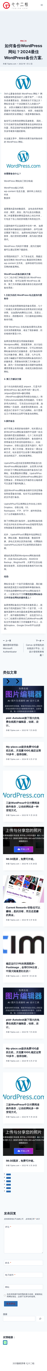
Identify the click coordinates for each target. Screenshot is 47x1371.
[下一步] (17, 682)
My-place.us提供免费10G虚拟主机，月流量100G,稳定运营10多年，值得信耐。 (23, 750)
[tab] (8, 1174)
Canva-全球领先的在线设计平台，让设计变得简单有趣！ (35, 648)
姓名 (8, 1263)
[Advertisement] (23, 24)
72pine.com (11, 64)
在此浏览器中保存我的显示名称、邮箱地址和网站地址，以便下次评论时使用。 (24, 1295)
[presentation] (23, 699)
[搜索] (40, 1318)
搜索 (5, 1314)
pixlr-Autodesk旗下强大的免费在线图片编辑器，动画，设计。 (22, 722)
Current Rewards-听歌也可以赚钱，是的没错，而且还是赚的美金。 (23, 911)
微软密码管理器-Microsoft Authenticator (11, 646)
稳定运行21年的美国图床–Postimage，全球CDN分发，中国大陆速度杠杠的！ (23, 967)
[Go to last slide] (8, 682)
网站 (7, 1287)
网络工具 (23, 41)
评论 (8, 1227)
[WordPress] (5, 1342)
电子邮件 (10, 1275)
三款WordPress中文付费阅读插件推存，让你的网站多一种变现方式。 (22, 806)
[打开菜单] (41, 5)
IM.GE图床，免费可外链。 (21, 859)
